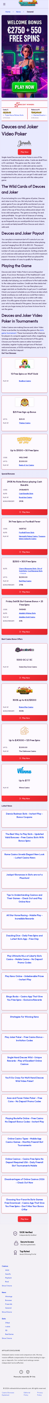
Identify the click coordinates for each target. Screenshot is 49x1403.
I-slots (7, 1326)
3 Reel (7, 1323)
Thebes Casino (24, 423)
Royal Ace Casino (25, 497)
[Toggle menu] (4, 4)
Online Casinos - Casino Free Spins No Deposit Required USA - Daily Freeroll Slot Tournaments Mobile (24, 1162)
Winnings (8, 1296)
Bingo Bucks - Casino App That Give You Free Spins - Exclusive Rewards (24, 998)
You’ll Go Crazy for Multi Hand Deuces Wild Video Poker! (24, 1079)
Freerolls (8, 1304)
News (18, 12)
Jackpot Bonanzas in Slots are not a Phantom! (24, 876)
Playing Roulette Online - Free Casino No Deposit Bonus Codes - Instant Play (24, 1120)
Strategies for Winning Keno (24, 1016)
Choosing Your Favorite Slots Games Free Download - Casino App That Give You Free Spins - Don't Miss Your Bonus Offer (24, 1204)
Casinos (5, 1266)
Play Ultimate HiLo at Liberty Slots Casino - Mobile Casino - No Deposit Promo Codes (24, 959)
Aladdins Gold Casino (27, 617)
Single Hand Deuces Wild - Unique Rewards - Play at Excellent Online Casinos (24, 1060)
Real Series (9, 1334)
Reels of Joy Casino (26, 465)
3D (6, 1330)
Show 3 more (7, 1338)
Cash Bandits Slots (26, 493)
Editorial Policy (27, 1394)
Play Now (24, 152)
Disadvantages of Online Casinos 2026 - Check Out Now (24, 1181)
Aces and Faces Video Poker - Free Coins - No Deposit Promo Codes (24, 1100)
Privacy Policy (40, 1394)
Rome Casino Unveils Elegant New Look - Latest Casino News (24, 856)
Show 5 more (7, 1286)
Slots (4, 1319)
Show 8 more (7, 1312)
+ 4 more (23, 573)
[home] (27, 6)
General (8, 1308)
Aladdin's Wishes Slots (27, 613)
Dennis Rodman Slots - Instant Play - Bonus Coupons (24, 815)
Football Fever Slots (26, 532)
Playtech (8, 1278)
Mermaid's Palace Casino (28, 536)
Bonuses (8, 1300)
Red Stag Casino (25, 581)
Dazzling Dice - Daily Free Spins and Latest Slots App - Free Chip (24, 937)
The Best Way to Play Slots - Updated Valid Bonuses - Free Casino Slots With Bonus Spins (24, 837)
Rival (7, 1282)
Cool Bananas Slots (35, 571)
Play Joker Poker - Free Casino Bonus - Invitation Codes (24, 1039)
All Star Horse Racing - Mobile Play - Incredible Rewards (24, 917)
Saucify (8, 1274)
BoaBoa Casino (25, 381)
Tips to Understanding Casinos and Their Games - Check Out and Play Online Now (24, 898)
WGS (7, 1270)
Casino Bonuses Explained (8, 1394)
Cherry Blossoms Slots (27, 568)
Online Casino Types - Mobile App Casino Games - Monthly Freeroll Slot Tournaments (24, 1142)
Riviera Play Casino (26, 707)
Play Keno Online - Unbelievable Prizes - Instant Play (24, 978)
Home (7, 12)
